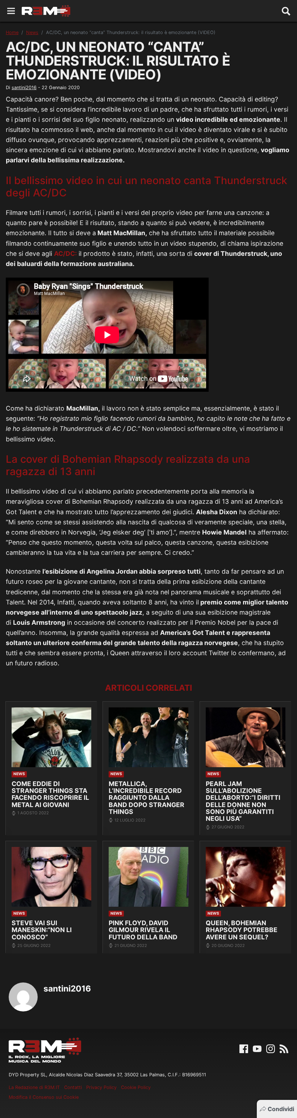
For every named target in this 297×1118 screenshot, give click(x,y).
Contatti (73, 1087)
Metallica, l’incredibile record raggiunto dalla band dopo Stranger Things (146, 797)
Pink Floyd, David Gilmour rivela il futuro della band (143, 929)
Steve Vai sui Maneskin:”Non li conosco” (42, 929)
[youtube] (257, 1048)
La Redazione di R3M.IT (34, 1087)
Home (12, 32)
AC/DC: (65, 253)
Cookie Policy (136, 1087)
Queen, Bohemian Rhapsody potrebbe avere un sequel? (241, 929)
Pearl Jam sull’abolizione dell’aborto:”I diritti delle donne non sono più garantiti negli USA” (243, 801)
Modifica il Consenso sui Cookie (44, 1097)
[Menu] (11, 11)
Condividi (281, 1109)
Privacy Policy (101, 1087)
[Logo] (46, 11)
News (32, 32)
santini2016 (24, 87)
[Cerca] (286, 11)
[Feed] (284, 1048)
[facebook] (243, 1048)
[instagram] (270, 1048)
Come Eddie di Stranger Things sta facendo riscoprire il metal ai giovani (50, 794)
